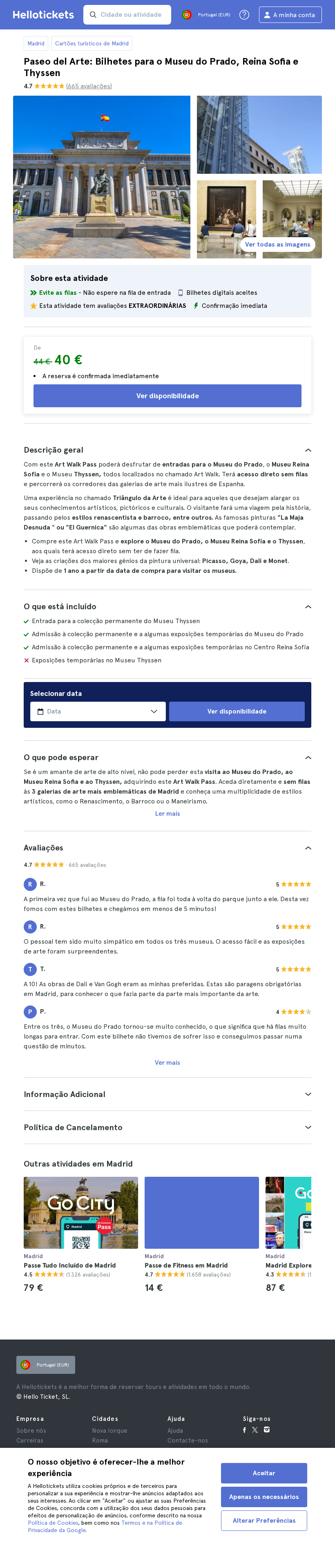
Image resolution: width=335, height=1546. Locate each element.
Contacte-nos (188, 1440)
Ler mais (167, 813)
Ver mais (167, 1062)
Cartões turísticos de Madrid (92, 43)
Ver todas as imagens (277, 244)
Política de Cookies (53, 1522)
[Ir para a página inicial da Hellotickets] (45, 14)
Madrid (36, 43)
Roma (100, 1440)
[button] (167, 449)
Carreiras (29, 1440)
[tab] (167, 449)
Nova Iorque (109, 1430)
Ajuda (175, 1430)
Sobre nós (31, 1430)
